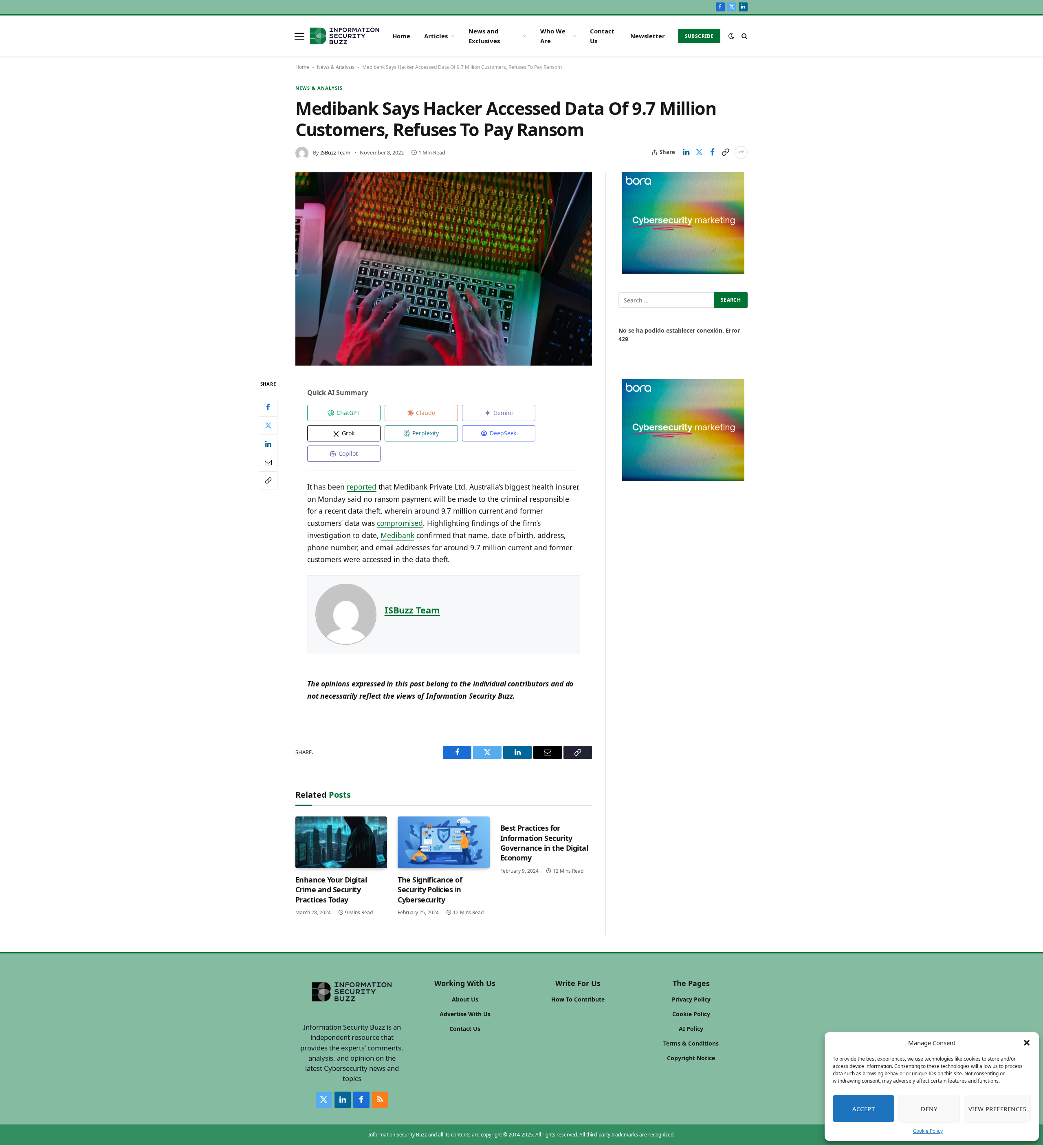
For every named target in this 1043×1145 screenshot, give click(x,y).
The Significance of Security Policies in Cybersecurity (430, 890)
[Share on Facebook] (712, 152)
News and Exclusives (484, 36)
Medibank (397, 535)
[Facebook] (268, 407)
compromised (400, 523)
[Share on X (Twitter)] (699, 152)
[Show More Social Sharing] (741, 152)
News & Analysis (335, 67)
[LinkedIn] (268, 444)
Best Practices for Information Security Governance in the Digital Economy (544, 843)
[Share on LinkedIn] (686, 152)
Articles (436, 36)
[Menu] (299, 36)
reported (361, 487)
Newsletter (647, 36)
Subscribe (699, 36)
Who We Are (553, 36)
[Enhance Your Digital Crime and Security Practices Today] (341, 842)
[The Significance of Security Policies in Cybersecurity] (443, 842)
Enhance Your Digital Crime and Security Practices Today (331, 890)
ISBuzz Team (335, 152)
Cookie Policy (928, 1130)
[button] (1027, 1043)
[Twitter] (268, 425)
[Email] (268, 462)
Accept (863, 1109)
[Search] (744, 36)
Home (401, 36)
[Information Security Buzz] (344, 35)
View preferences (997, 1109)
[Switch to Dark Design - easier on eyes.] (731, 36)
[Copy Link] (725, 152)
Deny (929, 1109)
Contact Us (602, 36)
